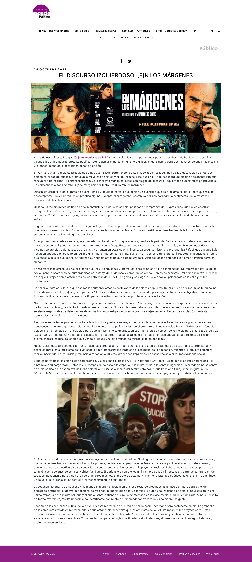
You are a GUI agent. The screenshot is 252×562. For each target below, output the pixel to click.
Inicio (42, 31)
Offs (159, 31)
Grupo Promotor (140, 553)
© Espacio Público (43, 553)
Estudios (128, 31)
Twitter (105, 553)
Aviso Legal (212, 553)
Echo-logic (82, 31)
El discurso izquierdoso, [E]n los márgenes (126, 75)
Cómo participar (164, 553)
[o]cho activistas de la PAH (93, 157)
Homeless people (105, 31)
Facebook (120, 553)
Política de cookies (189, 553)
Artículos (143, 31)
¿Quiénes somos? (176, 31)
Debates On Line (59, 31)
